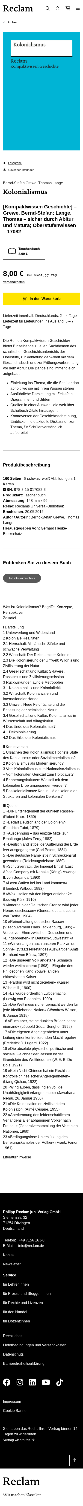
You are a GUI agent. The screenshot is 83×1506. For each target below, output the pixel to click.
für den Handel (15, 1312)
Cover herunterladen (21, 170)
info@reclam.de (31, 1246)
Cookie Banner (15, 1411)
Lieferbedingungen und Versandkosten (34, 1345)
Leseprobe (15, 163)
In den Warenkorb (45, 299)
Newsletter (12, 1264)
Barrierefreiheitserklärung (23, 1363)
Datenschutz (13, 1354)
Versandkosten (14, 282)
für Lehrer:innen (16, 1284)
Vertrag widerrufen (16, 1440)
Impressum (12, 1401)
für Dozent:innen (16, 1321)
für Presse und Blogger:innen (27, 1294)
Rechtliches (12, 1336)
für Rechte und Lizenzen (23, 1303)
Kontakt (9, 1255)
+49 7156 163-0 (31, 1240)
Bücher (12, 22)
